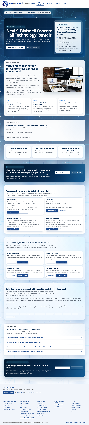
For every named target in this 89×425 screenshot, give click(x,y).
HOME (33, 3)
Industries (73, 409)
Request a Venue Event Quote (15, 47)
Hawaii (28, 12)
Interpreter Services (76, 405)
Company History (7, 403)
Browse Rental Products (33, 47)
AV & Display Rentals (52, 218)
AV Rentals (75, 314)
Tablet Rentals (50, 199)
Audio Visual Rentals (42, 407)
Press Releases (58, 407)
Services (73, 401)
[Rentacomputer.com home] (15, 4)
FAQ (64, 3)
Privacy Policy (69, 422)
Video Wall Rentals (42, 409)
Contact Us (6, 405)
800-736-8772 (20, 392)
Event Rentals (40, 413)
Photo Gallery (6, 407)
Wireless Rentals (67, 314)
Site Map (84, 422)
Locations (16, 12)
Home (6, 12)
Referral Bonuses (58, 405)
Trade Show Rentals (13, 268)
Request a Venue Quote (62, 172)
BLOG (69, 3)
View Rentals (12, 262)
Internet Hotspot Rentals (43, 411)
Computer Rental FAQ (25, 409)
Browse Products (24, 403)
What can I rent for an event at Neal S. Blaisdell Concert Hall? (24, 342)
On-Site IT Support (52, 268)
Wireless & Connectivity (14, 218)
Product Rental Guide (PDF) (27, 418)
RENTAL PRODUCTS (40, 3)
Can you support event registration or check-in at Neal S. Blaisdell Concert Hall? (29, 347)
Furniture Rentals (41, 416)
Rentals (10, 12)
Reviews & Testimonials (9, 409)
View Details (24, 212)
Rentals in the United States (27, 413)
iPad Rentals (40, 403)
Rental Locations (24, 411)
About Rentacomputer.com (10, 401)
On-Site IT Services (76, 407)
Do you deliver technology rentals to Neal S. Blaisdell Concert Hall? (25, 337)
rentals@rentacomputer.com (80, 4)
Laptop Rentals (12, 199)
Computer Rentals (41, 405)
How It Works (23, 407)
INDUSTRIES (49, 3)
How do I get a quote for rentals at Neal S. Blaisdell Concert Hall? (25, 351)
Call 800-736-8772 (76, 172)
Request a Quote (13, 212)
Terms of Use (77, 422)
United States (22, 12)
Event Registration (13, 253)
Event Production (75, 403)
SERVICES (58, 3)
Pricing (22, 405)
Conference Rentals (52, 253)
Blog (72, 411)
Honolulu (33, 12)
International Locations (26, 416)
